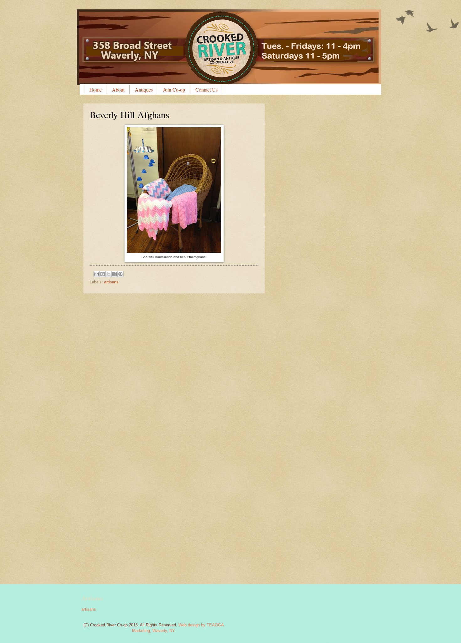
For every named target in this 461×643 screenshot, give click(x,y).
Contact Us (206, 89)
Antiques (144, 89)
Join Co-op (174, 89)
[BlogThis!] (102, 274)
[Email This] (96, 274)
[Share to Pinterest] (120, 274)
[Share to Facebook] (114, 274)
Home (95, 89)
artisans (111, 282)
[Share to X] (108, 274)
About (118, 89)
